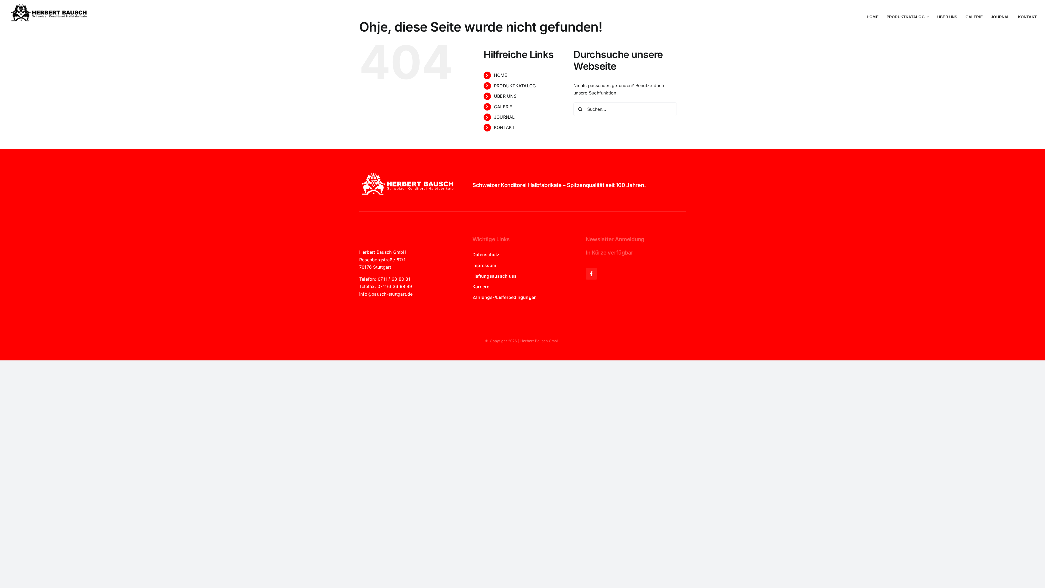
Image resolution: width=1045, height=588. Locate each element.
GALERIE (503, 106)
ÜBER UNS (505, 96)
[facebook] (591, 274)
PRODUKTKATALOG (515, 85)
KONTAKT (504, 127)
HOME (500, 75)
